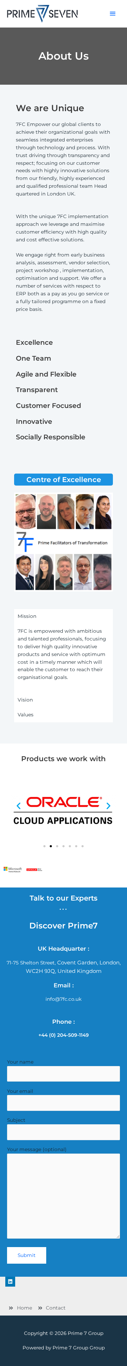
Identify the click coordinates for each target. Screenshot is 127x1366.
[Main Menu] (112, 13)
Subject (16, 1120)
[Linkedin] (10, 1282)
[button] (44, 846)
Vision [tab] (25, 700)
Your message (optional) (37, 1149)
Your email (20, 1091)
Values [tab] (26, 714)
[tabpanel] (63, 658)
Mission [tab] (27, 616)
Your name (20, 1062)
